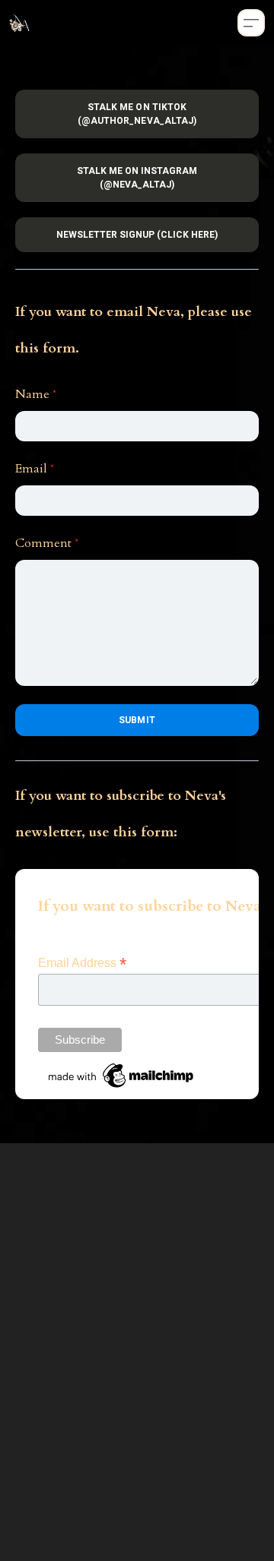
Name (32, 394)
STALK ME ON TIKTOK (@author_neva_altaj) (137, 114)
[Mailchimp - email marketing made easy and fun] (122, 1075)
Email (31, 468)
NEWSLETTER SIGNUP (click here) (137, 234)
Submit (137, 720)
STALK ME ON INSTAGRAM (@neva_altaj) (137, 178)
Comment (43, 543)
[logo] (19, 22)
